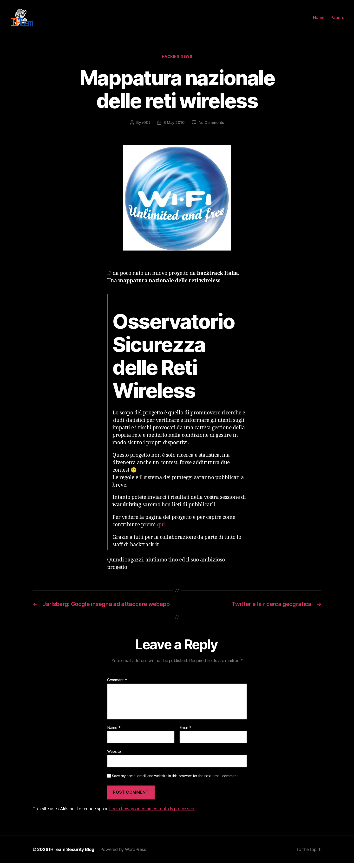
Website (114, 751)
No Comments (211, 122)
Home (319, 17)
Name (113, 728)
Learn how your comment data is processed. (152, 808)
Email (185, 728)
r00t (146, 122)
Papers (337, 17)
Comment (117, 680)
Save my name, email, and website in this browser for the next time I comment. (175, 776)
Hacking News (177, 56)
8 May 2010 (174, 122)
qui (161, 525)
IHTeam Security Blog (71, 849)
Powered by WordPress (123, 849)
